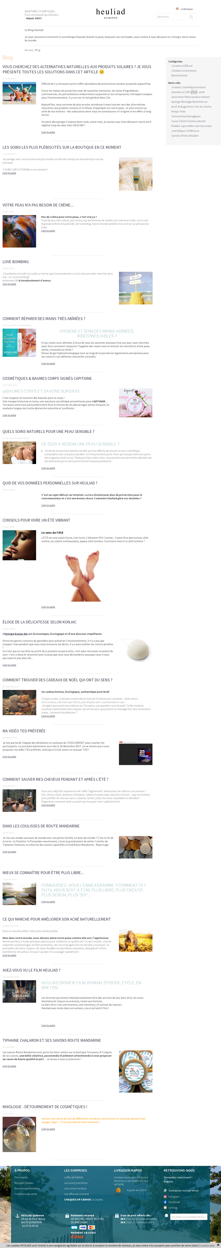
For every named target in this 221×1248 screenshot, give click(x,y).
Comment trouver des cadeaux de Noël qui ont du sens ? (57, 680)
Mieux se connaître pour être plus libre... (43, 872)
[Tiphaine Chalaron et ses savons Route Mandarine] (135, 1073)
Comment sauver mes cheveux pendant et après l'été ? (55, 779)
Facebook (174, 1202)
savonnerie (177, 97)
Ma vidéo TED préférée (24, 731)
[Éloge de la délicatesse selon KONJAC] (135, 651)
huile (182, 111)
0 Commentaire (25, 325)
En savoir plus (206, 1245)
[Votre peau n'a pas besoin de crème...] (19, 233)
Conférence (192, 130)
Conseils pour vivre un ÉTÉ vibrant (36, 520)
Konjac (175, 111)
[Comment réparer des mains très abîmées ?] (19, 349)
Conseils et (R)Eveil (182, 65)
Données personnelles (27, 1188)
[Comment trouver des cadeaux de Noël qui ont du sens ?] (19, 705)
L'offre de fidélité (73, 1177)
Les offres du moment (76, 1194)
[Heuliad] (110, 13)
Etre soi (203, 101)
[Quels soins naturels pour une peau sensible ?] (19, 457)
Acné (174, 106)
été (193, 92)
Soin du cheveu (203, 106)
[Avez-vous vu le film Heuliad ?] (19, 1005)
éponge (175, 101)
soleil (202, 92)
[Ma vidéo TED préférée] (135, 755)
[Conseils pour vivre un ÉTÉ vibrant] (19, 571)
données (176, 92)
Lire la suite (48, 132)
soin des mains (203, 126)
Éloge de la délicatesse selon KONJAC (39, 622)
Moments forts (179, 75)
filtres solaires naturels (197, 97)
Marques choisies (24, 1183)
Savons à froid (179, 135)
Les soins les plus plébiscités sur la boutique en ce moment (62, 147)
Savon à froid (178, 121)
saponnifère (188, 126)
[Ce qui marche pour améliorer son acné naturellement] (135, 944)
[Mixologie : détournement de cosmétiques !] (19, 1137)
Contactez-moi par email (184, 1190)
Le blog (173, 1207)
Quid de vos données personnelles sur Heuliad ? (50, 483)
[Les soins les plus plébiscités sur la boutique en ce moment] (135, 176)
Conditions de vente (26, 1194)
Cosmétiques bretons (193, 87)
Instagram (174, 1196)
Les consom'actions (75, 1188)
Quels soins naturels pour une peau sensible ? (48, 431)
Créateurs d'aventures (183, 70)
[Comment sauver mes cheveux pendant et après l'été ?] (19, 802)
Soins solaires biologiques (185, 116)
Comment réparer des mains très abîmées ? (44, 318)
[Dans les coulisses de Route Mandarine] (135, 849)
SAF (188, 92)
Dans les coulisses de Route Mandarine (41, 826)
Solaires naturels (196, 121)
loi (183, 92)
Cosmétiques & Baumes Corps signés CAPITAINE (47, 378)
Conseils (176, 87)
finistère (175, 126)
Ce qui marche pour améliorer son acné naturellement (57, 919)
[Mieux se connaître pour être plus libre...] (19, 896)
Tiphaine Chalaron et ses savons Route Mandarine (52, 1040)
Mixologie (186, 101)
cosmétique (178, 130)
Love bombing (16, 261)
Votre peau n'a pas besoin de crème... (38, 205)
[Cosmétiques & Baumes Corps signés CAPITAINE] (135, 404)
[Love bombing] (135, 290)
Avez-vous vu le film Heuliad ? (31, 970)
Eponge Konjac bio (16, 633)
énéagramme (185, 106)
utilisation (193, 135)
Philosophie (21, 1177)
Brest (195, 101)
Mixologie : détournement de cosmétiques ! (45, 1106)
